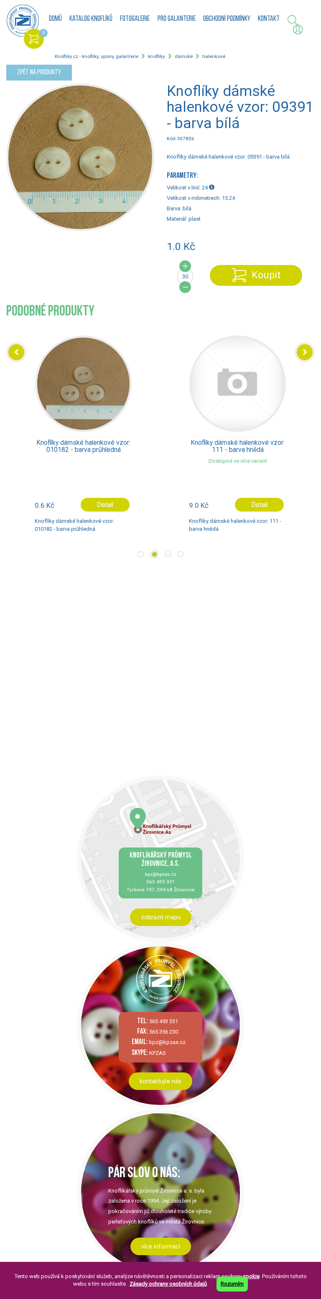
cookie (251, 1276)
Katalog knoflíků (90, 19)
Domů (55, 19)
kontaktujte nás (160, 1081)
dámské (184, 56)
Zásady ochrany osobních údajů (168, 1284)
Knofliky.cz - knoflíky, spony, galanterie (96, 56)
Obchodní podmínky (226, 19)
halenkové (213, 56)
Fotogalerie (135, 19)
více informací (160, 1246)
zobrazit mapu (161, 917)
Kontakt (269, 19)
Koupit (266, 275)
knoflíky (156, 56)
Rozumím (232, 1284)
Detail (105, 505)
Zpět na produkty (39, 72)
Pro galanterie (177, 19)
